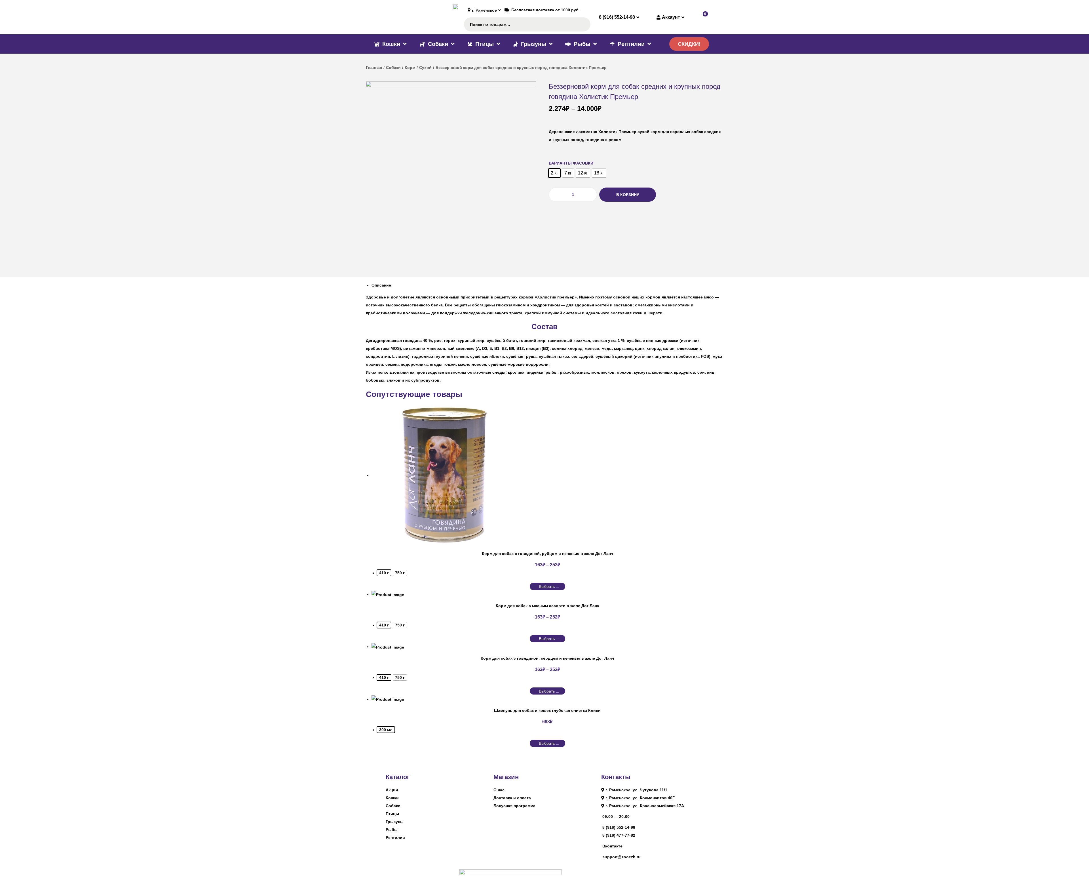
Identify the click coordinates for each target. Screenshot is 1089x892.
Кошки (392, 798)
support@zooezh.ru (621, 857)
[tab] (547, 285)
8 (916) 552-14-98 (618, 827)
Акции (392, 790)
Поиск (583, 24)
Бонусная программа (514, 805)
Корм (410, 67)
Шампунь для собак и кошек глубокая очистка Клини (547, 710)
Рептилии (395, 837)
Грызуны (395, 821)
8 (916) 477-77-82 (618, 835)
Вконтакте (612, 846)
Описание (381, 285)
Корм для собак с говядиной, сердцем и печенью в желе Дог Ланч (547, 658)
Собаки (393, 67)
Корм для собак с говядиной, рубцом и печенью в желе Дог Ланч (547, 553)
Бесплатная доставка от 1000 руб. (545, 10)
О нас (499, 790)
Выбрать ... (549, 586)
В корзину (627, 194)
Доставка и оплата (512, 798)
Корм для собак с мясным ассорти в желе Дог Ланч (547, 605)
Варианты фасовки (571, 163)
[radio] (554, 173)
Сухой (425, 67)
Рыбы (392, 829)
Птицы (392, 813)
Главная (374, 67)
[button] (689, 44)
